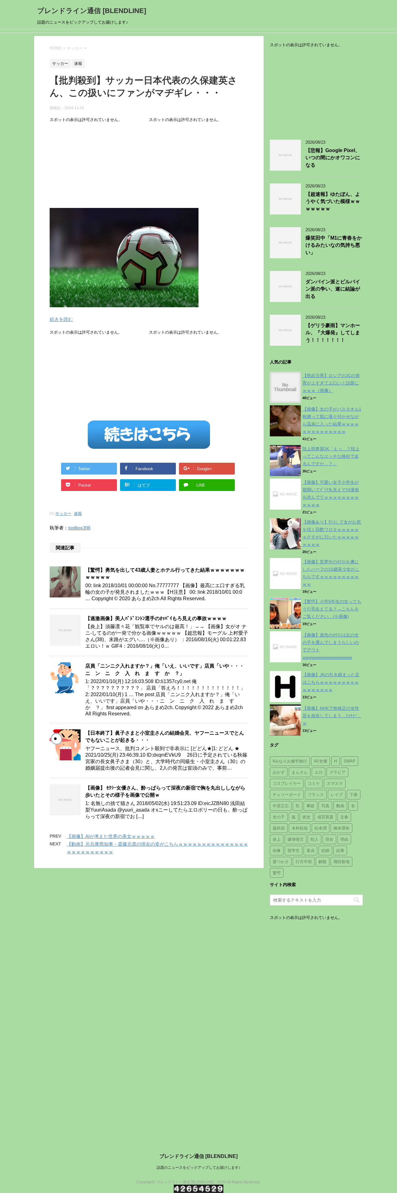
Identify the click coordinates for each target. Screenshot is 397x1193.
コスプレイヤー (287, 783)
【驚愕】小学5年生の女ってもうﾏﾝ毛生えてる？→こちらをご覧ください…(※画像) (331, 609)
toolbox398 (79, 527)
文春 (344, 817)
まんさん (300, 772)
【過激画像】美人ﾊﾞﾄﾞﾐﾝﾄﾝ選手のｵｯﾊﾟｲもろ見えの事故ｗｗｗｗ (156, 618)
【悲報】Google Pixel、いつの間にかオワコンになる (333, 158)
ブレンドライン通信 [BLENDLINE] (91, 11)
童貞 (310, 850)
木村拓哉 (300, 828)
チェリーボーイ (287, 794)
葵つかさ (281, 861)
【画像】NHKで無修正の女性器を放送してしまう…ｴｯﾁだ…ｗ (331, 716)
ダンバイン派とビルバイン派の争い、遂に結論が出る (333, 289)
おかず (279, 772)
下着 (354, 794)
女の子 (279, 817)
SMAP (349, 761)
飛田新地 (341, 861)
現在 (329, 839)
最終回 (279, 828)
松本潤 (320, 828)
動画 (340, 806)
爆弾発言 (296, 839)
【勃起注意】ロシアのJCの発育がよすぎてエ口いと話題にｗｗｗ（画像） (331, 383)
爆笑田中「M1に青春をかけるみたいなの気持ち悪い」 (334, 245)
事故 (310, 806)
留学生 (294, 850)
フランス (316, 794)
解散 (323, 861)
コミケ (314, 783)
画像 (277, 850)
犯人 (314, 839)
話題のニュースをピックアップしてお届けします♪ (198, 1167)
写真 (325, 806)
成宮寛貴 (325, 817)
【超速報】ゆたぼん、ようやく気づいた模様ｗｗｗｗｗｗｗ (333, 201)
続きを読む (61, 319)
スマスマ (335, 783)
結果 (340, 850)
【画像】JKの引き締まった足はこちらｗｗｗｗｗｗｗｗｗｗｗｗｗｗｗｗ (330, 682)
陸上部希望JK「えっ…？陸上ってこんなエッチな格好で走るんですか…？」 (330, 456)
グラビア (337, 772)
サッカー (63, 513)
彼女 (306, 817)
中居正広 (281, 806)
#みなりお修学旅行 (290, 761)
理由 (344, 839)
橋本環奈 (341, 828)
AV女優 (320, 761)
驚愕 (277, 873)
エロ (318, 772)
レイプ (337, 794)
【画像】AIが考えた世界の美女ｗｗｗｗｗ (111, 836)
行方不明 (304, 861)
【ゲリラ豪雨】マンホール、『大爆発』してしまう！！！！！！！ (333, 333)
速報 (78, 513)
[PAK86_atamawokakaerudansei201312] (124, 303)
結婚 (325, 850)
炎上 (277, 839)
